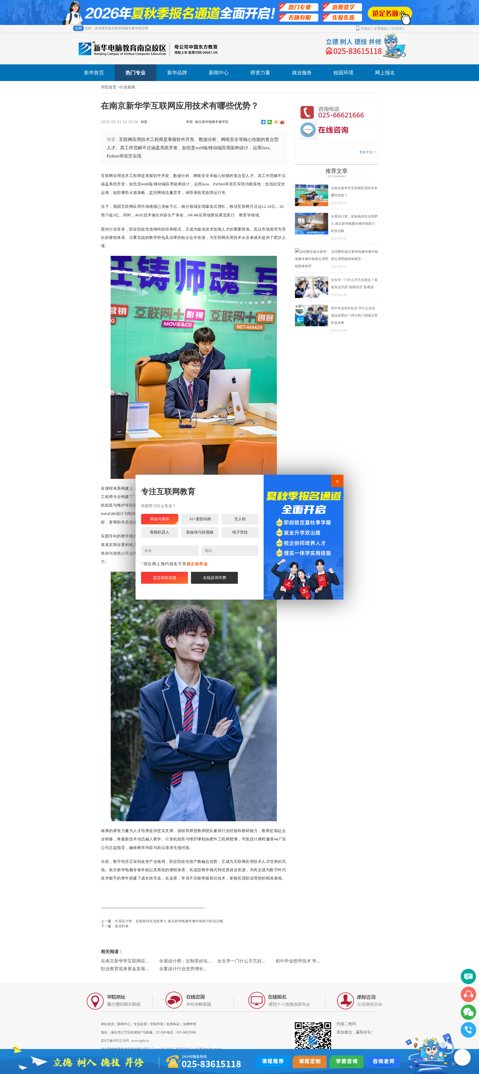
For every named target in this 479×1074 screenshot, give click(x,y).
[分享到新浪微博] (282, 122)
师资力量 (260, 72)
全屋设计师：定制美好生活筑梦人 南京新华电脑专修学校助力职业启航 (169, 921)
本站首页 (107, 1024)
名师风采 (173, 1024)
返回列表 (122, 926)
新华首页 (94, 72)
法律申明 (189, 1024)
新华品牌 (177, 72)
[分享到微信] (269, 122)
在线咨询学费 (214, 578)
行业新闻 (127, 87)
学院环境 (156, 1024)
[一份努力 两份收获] (239, 12)
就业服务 (302, 72)
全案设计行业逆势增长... (183, 968)
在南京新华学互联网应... (125, 961)
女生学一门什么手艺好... (241, 961)
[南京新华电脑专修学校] (303, 537)
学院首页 (108, 87)
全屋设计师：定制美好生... (185, 961)
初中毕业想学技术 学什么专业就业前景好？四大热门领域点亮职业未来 (354, 315)
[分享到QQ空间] (276, 122)
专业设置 (140, 1024)
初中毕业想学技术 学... (298, 961)
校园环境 (343, 72)
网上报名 (385, 72)
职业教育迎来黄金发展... (125, 968)
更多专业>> (367, 152)
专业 (117, 497)
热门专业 (136, 72)
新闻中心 (219, 72)
